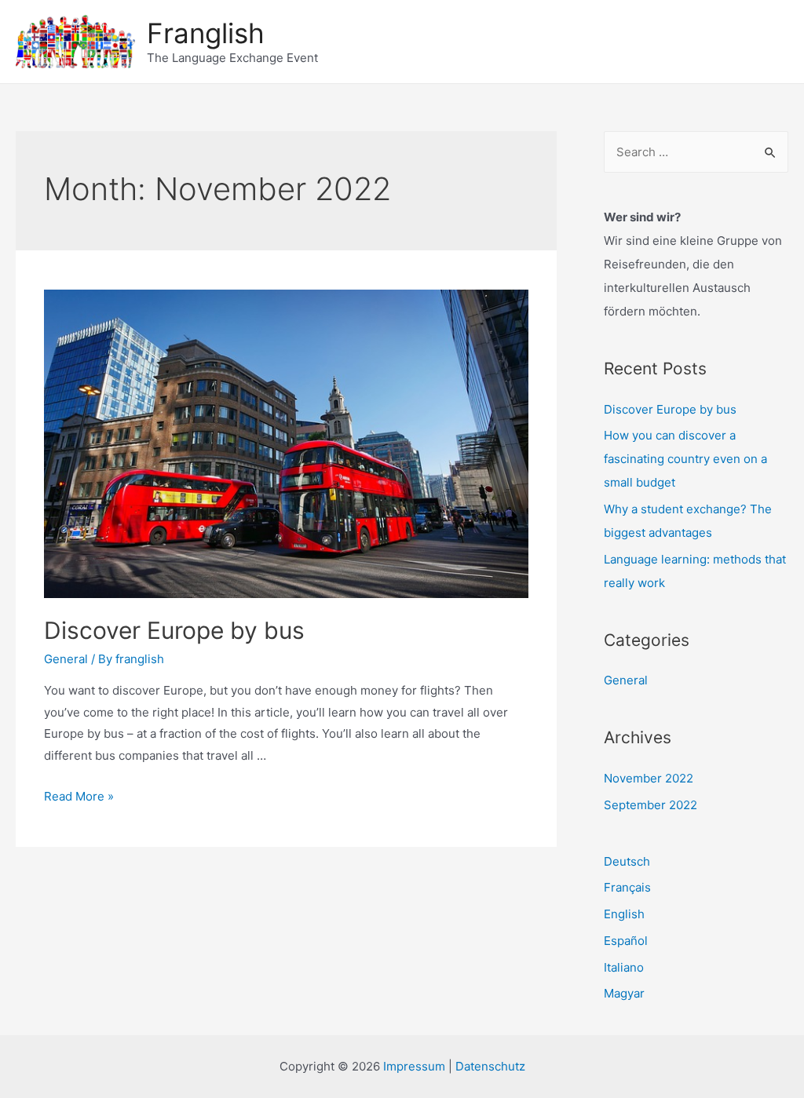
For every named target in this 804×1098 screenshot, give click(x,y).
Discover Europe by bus (174, 630)
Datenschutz (490, 1066)
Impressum (414, 1066)
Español (626, 940)
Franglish (206, 32)
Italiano (624, 967)
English (624, 913)
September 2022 (650, 804)
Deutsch (627, 861)
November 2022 (648, 778)
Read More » (79, 796)
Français (627, 887)
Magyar (624, 993)
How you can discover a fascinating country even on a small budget (685, 459)
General (66, 658)
